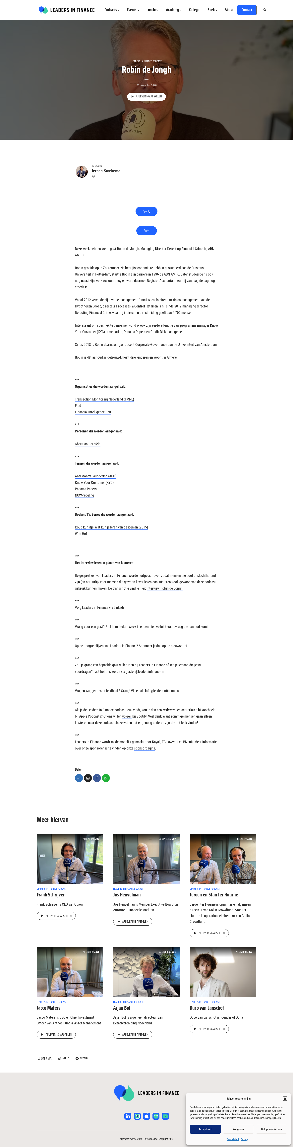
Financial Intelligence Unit (93, 411)
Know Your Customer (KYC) (94, 482)
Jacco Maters (48, 1008)
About (229, 10)
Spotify (146, 211)
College (194, 10)
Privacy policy (150, 1138)
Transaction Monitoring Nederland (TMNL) (104, 399)
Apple (146, 230)
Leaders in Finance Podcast (147, 61)
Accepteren (205, 1129)
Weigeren (238, 1129)
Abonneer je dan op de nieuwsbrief (163, 645)
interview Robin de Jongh (165, 588)
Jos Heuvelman (127, 894)
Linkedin (120, 607)
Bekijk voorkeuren (271, 1129)
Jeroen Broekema (106, 171)
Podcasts (110, 10)
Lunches (152, 10)
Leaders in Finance (115, 575)
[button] (285, 1099)
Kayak (156, 741)
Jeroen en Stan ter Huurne (214, 894)
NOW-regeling (84, 495)
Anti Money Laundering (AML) (95, 476)
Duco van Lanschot (207, 1008)
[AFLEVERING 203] (223, 971)
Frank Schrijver (51, 894)
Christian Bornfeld (87, 443)
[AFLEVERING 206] (223, 858)
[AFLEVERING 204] (146, 971)
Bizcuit (188, 741)
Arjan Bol (121, 1008)
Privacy (244, 1139)
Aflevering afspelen (149, 96)
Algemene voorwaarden (131, 1138)
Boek (211, 10)
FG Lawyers (170, 741)
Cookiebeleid (233, 1139)
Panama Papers (86, 488)
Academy (172, 10)
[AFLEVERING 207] (146, 858)
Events (131, 10)
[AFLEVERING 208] (70, 858)
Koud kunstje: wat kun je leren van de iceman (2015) (111, 527)
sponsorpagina (144, 748)
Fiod (78, 405)
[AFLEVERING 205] (70, 971)
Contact (247, 10)
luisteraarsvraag (171, 626)
